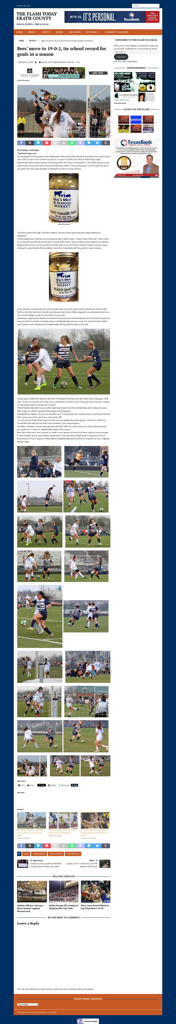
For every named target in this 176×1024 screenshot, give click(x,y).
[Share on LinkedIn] (38, 143)
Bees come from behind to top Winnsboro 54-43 (95, 907)
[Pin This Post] (46, 143)
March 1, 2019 (27, 62)
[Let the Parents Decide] (135, 120)
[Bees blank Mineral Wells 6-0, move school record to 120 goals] (31, 820)
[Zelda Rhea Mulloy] (148, 120)
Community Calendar (116, 32)
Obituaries (75, 32)
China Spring (39, 854)
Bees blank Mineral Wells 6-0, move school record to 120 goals (30, 833)
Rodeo (59, 32)
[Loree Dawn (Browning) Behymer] (135, 129)
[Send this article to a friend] (55, 143)
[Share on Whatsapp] (72, 143)
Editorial (91, 32)
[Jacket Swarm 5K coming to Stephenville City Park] (64, 892)
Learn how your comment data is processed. (73, 989)
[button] (63, 111)
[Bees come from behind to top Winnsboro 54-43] (95, 892)
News (31, 32)
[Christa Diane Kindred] (123, 120)
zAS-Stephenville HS (57, 62)
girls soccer (56, 854)
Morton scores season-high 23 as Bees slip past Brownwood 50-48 (94, 833)
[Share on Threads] (106, 143)
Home (19, 32)
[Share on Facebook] (21, 143)
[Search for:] (146, 5)
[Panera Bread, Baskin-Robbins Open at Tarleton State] (148, 129)
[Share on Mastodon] (80, 143)
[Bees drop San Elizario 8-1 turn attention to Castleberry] (63, 820)
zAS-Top (70, 62)
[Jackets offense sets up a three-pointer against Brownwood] (32, 892)
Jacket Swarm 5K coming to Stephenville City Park (63, 907)
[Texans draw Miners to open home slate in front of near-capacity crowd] (123, 129)
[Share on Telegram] (89, 143)
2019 (26, 854)
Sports (46, 32)
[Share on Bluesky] (97, 143)
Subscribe (121, 57)
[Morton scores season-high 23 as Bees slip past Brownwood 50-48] (95, 820)
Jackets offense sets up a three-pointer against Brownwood (30, 908)
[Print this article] (63, 143)
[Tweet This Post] (30, 143)
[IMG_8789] (63, 136)
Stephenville (73, 854)
